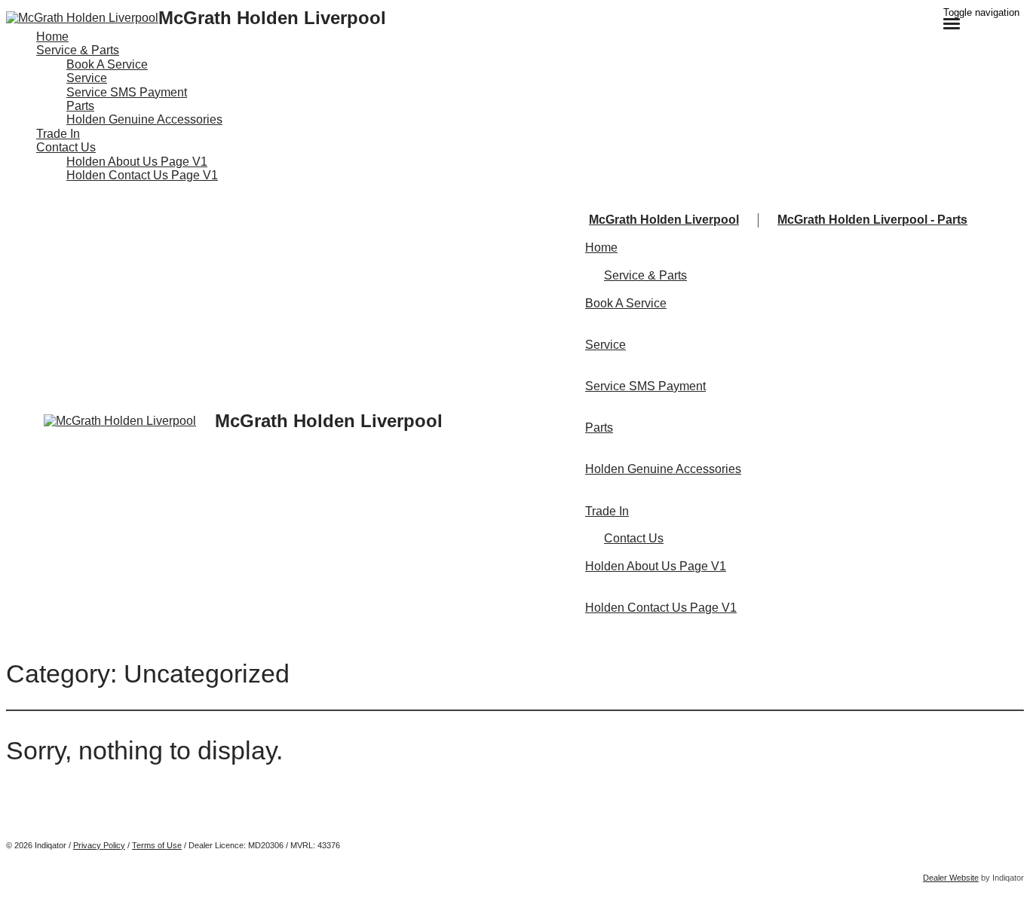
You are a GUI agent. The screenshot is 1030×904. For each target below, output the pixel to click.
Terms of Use (157, 845)
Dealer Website (951, 877)
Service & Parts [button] (77, 50)
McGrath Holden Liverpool (664, 219)
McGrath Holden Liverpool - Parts (872, 219)
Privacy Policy (99, 845)
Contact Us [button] (66, 147)
